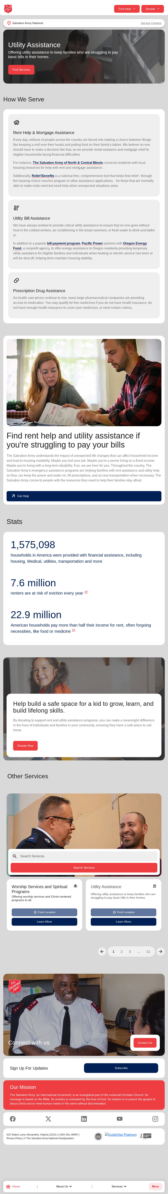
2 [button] (122, 951)
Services (120, 1186)
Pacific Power (92, 243)
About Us (64, 1186)
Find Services (21, 69)
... (138, 951)
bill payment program (63, 243)
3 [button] (130, 951)
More (155, 1186)
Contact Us (145, 1042)
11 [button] (148, 951)
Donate (150, 8)
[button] (102, 951)
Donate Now (25, 745)
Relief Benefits (43, 176)
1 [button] (113, 951)
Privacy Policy (14, 1138)
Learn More (44, 921)
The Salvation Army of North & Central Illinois (68, 162)
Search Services (84, 867)
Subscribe (121, 1068)
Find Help (124, 8)
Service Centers (151, 23)
